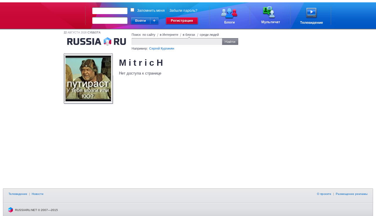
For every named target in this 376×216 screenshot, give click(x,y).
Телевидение (18, 193)
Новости (37, 193)
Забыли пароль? (183, 11)
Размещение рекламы (351, 193)
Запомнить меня (151, 11)
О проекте (324, 193)
